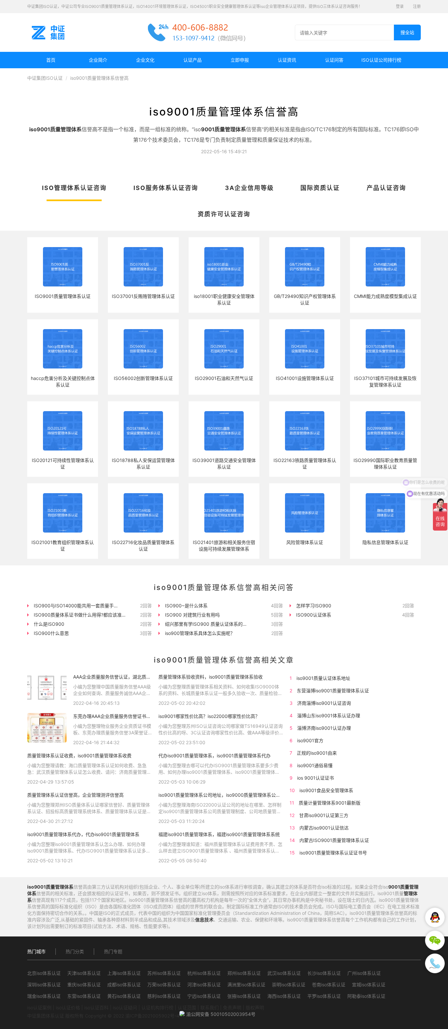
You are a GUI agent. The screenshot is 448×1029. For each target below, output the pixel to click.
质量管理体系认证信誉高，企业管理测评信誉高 (75, 795)
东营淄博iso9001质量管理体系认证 (333, 690)
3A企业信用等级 (249, 187)
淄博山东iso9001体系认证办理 (328, 715)
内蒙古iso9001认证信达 (324, 827)
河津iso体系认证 (204, 984)
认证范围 (187, 1007)
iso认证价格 (68, 1007)
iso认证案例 (39, 1007)
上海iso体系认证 (124, 973)
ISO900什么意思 (51, 633)
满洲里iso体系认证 (246, 984)
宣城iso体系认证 (368, 984)
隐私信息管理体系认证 (385, 542)
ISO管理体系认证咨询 (74, 187)
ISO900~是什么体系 (186, 605)
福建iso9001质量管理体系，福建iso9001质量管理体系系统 (219, 834)
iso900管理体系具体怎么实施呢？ (200, 633)
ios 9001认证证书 (315, 778)
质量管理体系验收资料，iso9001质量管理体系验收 (210, 677)
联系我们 (209, 1007)
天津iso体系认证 (84, 973)
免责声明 (232, 1007)
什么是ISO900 (49, 624)
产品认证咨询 (386, 187)
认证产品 (192, 60)
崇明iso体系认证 (288, 984)
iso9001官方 (310, 740)
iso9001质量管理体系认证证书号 (333, 852)
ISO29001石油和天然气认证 (224, 378)
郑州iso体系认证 (244, 973)
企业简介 (98, 60)
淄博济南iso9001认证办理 (324, 728)
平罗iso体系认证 (324, 996)
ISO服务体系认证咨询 (165, 187)
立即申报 (240, 60)
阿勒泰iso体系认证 (366, 996)
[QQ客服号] (435, 917)
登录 (400, 6)
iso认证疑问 (125, 1007)
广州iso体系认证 (364, 973)
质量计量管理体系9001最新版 (329, 803)
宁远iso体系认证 (204, 996)
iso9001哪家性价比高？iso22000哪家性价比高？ (209, 716)
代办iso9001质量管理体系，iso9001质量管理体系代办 (214, 755)
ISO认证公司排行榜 (381, 60)
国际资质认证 (320, 187)
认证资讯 (287, 60)
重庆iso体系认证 (84, 984)
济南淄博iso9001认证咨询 (324, 703)
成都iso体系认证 (124, 984)
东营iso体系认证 (84, 996)
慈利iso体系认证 (164, 996)
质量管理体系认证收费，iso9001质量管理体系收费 (79, 755)
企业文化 (145, 60)
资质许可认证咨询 (224, 214)
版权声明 (255, 1007)
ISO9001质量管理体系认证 (63, 296)
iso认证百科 (96, 1007)
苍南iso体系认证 (328, 984)
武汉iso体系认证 (284, 973)
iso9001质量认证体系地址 (323, 678)
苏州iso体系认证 (164, 973)
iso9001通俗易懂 (315, 765)
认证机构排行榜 (157, 1007)
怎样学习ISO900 (313, 605)
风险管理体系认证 (304, 542)
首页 (50, 60)
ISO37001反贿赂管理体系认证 (143, 296)
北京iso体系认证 (44, 973)
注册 (417, 6)
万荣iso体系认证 (164, 984)
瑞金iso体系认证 (44, 996)
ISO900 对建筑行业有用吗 (192, 615)
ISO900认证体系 (313, 615)
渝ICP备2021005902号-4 (152, 1015)
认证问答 (334, 60)
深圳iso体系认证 (44, 984)
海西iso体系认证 (284, 996)
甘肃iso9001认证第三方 (323, 815)
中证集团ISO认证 (45, 78)
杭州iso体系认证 (204, 973)
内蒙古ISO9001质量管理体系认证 (334, 840)
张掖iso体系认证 (244, 996)
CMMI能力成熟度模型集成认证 (385, 296)
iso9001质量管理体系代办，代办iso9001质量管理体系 (83, 834)
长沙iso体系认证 (324, 973)
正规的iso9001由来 (317, 753)
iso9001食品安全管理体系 (326, 790)
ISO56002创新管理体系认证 (143, 378)
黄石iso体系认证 (124, 996)
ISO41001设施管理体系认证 (305, 378)
